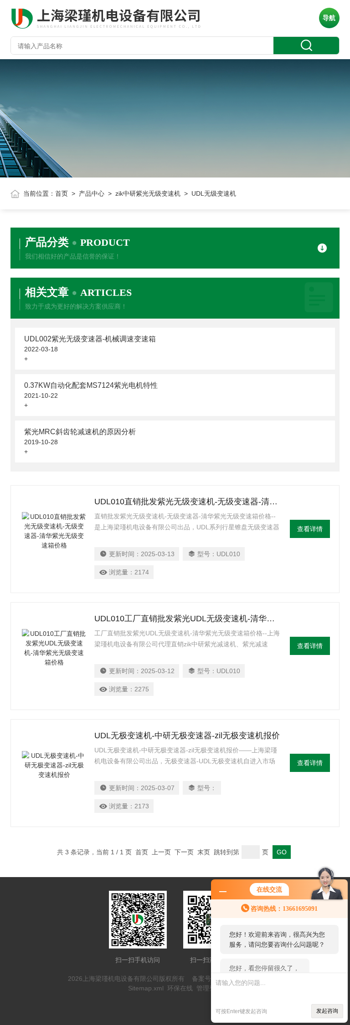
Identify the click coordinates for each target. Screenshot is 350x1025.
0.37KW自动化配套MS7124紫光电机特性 (91, 385)
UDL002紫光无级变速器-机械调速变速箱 (90, 339)
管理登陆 (209, 988)
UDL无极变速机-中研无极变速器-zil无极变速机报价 (187, 735)
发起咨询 (327, 1011)
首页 (61, 193)
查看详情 (310, 529)
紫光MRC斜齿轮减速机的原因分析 (80, 432)
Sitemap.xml (146, 988)
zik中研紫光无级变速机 (147, 193)
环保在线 (180, 988)
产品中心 (91, 193)
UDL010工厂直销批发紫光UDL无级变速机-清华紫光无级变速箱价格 (187, 618)
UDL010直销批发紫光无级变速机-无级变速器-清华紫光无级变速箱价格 (187, 501)
